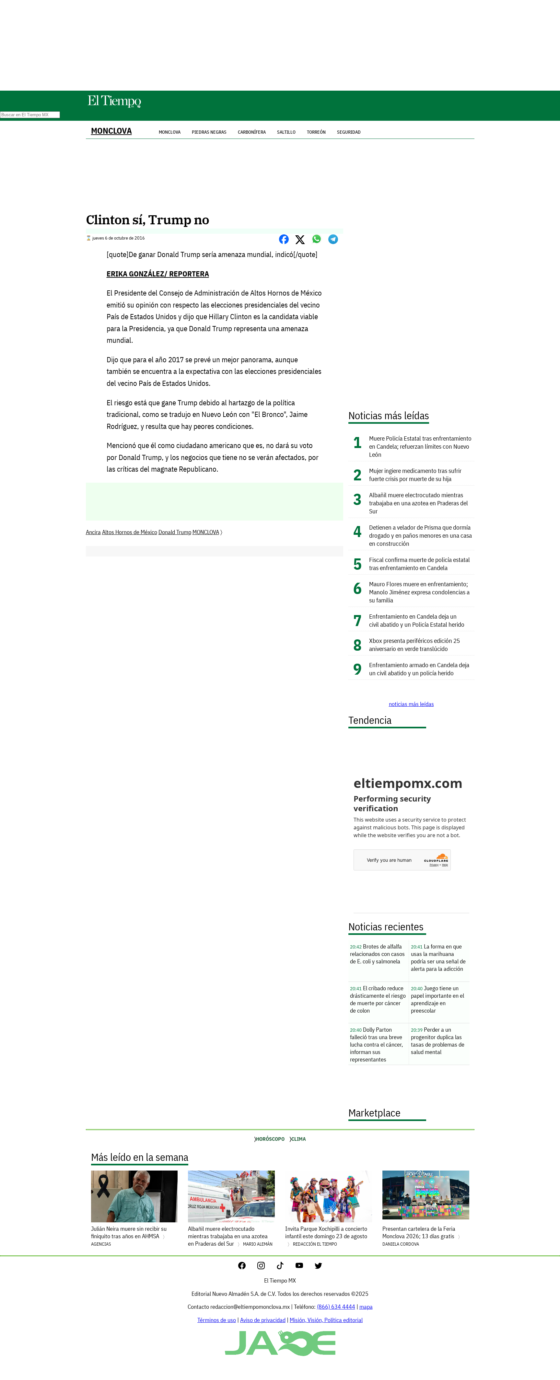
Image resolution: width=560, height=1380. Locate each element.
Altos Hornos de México (129, 532)
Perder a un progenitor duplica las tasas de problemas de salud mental (437, 1041)
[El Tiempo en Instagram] (266, 1267)
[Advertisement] (280, 45)
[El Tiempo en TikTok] (285, 1267)
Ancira (93, 532)
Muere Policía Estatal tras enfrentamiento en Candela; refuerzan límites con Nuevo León (420, 446)
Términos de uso (216, 1320)
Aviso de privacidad (263, 1320)
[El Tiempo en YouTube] (304, 1267)
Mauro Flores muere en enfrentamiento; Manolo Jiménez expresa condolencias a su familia (419, 592)
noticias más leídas (411, 704)
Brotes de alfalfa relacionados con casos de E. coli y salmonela (377, 954)
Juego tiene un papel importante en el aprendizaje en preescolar (437, 999)
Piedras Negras (209, 132)
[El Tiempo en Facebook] (247, 1267)
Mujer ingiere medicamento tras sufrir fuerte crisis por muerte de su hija (415, 474)
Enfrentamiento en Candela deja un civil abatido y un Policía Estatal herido (416, 620)
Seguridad (349, 132)
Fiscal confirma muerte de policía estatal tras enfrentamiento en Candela (419, 563)
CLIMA (298, 1139)
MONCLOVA (111, 130)
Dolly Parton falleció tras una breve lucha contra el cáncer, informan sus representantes (376, 1044)
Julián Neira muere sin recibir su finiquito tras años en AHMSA (129, 1236)
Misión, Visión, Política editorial (326, 1320)
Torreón (316, 132)
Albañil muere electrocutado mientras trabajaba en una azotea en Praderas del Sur (418, 503)
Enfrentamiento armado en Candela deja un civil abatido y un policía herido (419, 669)
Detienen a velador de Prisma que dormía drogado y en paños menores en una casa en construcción (420, 535)
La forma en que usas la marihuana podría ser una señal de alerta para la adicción (438, 957)
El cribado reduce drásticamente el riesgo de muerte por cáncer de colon (378, 999)
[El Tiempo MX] (114, 106)
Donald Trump (174, 532)
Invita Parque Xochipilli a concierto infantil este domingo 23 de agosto (326, 1236)
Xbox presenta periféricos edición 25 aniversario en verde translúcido (414, 644)
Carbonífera (252, 132)
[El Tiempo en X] (318, 1267)
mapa (366, 1306)
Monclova (170, 132)
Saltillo (286, 132)
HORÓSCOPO (270, 1139)
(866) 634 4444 (336, 1306)
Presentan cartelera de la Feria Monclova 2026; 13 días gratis (419, 1236)
